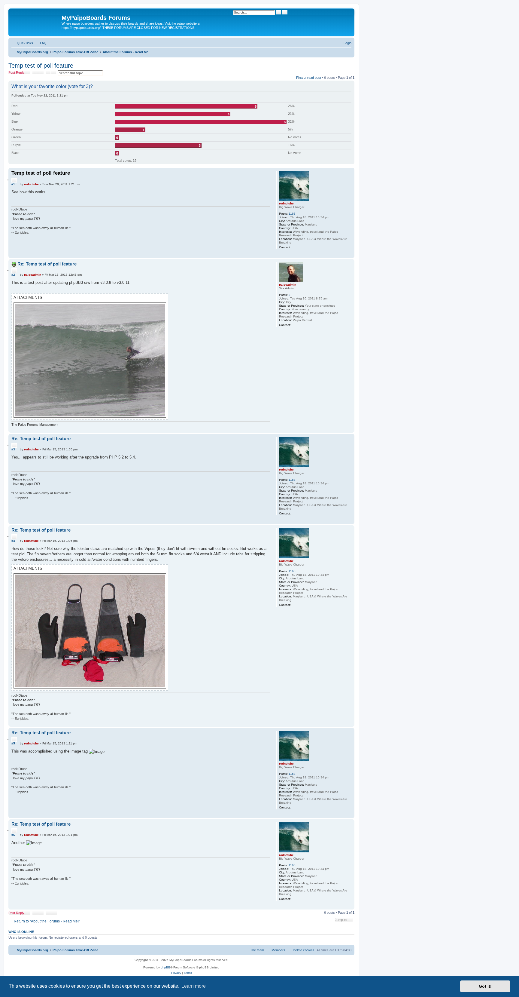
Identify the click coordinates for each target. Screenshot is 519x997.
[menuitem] (41, 43)
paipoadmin (287, 284)
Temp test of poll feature (40, 65)
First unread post (308, 77)
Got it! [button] (485, 986)
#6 (13, 834)
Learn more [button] (193, 986)
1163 (292, 213)
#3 (13, 449)
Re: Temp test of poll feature (47, 263)
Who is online (21, 932)
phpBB (165, 967)
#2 (13, 274)
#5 (13, 743)
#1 (13, 184)
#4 (13, 540)
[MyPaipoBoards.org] (36, 19)
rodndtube (286, 203)
